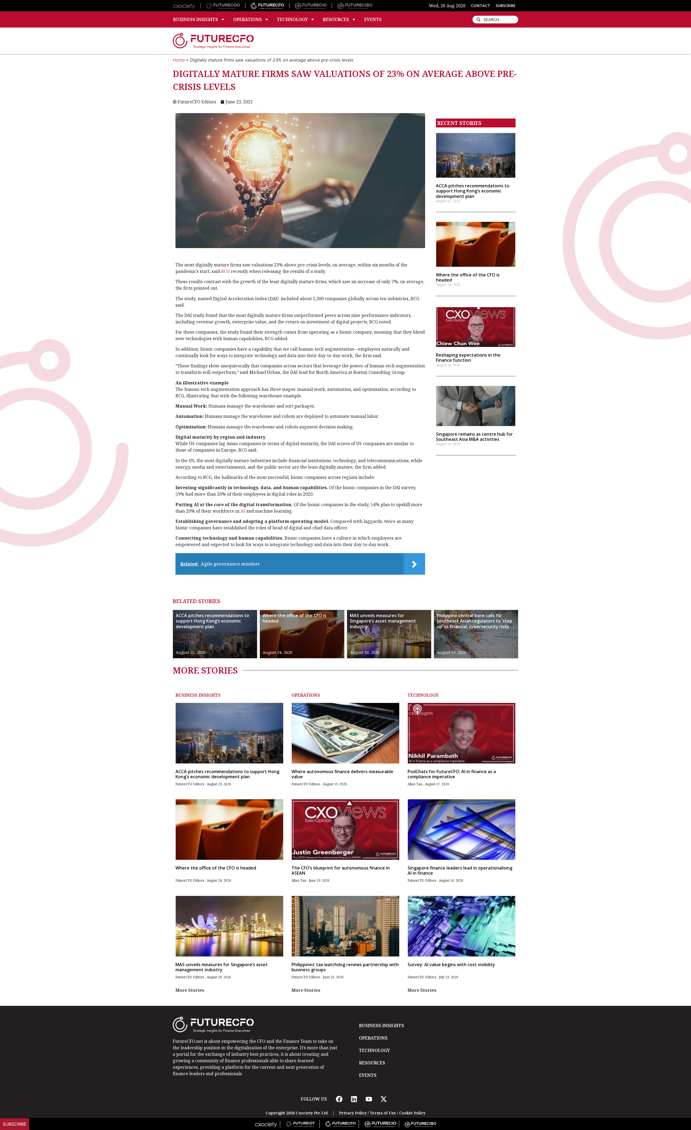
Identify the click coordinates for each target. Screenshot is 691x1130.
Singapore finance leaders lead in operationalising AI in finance (460, 870)
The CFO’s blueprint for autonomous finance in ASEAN (341, 870)
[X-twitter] (383, 1099)
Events (373, 19)
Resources (336, 19)
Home (179, 60)
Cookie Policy (412, 1112)
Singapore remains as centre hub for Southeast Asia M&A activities (474, 436)
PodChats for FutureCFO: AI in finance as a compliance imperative (452, 774)
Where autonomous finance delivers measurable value (342, 774)
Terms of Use (383, 1112)
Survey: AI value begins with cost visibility (451, 964)
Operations (247, 19)
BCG (225, 271)
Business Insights (195, 19)
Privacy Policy (353, 1112)
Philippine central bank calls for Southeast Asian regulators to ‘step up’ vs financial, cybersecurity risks (474, 621)
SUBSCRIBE (506, 5)
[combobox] (495, 19)
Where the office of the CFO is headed (468, 277)
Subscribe (14, 1124)
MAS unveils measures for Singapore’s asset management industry (383, 621)
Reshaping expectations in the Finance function (468, 357)
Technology (292, 19)
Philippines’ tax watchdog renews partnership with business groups (345, 967)
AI (243, 511)
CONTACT (480, 5)
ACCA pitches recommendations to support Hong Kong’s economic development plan (472, 191)
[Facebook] (339, 1099)
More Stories (189, 990)
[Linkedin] (354, 1099)
